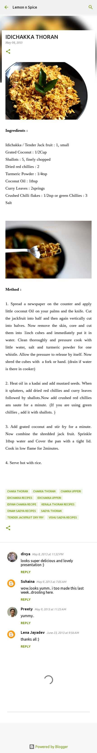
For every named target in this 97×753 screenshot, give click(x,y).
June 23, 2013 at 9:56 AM (62, 632)
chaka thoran (17, 491)
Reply (26, 572)
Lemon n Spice (25, 7)
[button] (8, 52)
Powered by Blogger (51, 747)
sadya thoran (51, 510)
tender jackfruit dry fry (25, 517)
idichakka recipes (19, 497)
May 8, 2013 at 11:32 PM (47, 554)
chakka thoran (44, 491)
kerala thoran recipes (58, 504)
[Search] (90, 7)
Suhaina (28, 581)
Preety (27, 609)
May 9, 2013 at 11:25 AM (50, 609)
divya (25, 554)
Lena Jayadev (33, 632)
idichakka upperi (49, 497)
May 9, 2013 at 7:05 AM (51, 581)
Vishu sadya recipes (63, 517)
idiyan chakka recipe (21, 504)
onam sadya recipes (21, 510)
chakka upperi (71, 491)
